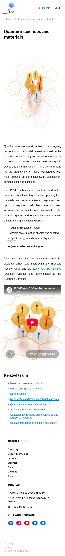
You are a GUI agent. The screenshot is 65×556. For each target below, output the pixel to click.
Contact (12, 471)
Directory (13, 449)
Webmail (13, 462)
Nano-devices (18, 393)
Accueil (10, 19)
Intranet (12, 458)
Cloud (11, 467)
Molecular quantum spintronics (27, 383)
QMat (17, 268)
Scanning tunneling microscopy (27, 409)
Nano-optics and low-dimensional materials (34, 399)
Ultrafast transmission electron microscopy (33, 423)
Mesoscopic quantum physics (26, 388)
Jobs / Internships (18, 453)
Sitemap (9, 543)
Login (7, 547)
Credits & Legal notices (17, 550)
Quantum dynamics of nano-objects (30, 404)
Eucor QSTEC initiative (47, 268)
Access (12, 476)
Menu (57, 8)
